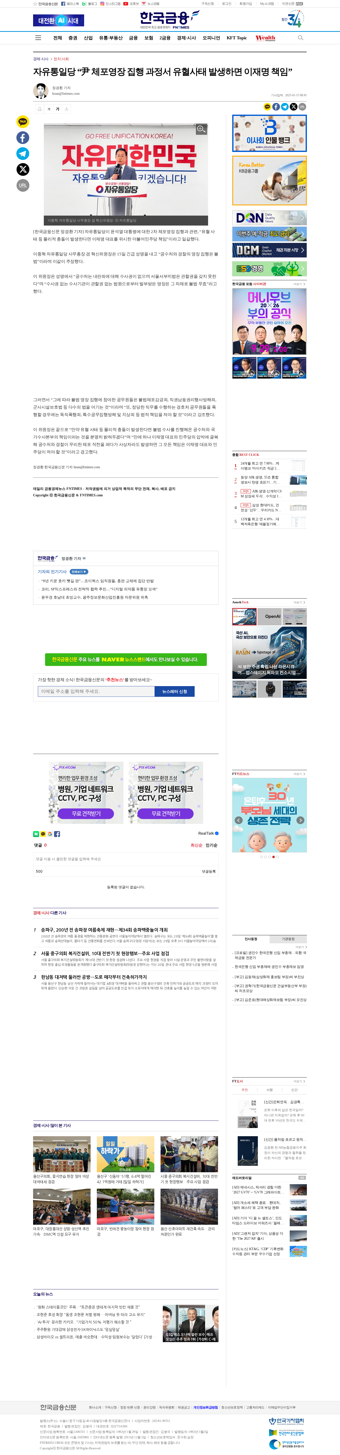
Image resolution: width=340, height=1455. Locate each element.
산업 (88, 37)
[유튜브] (130, 4)
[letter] (150, 4)
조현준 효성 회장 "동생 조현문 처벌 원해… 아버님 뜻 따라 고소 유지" (91, 1314)
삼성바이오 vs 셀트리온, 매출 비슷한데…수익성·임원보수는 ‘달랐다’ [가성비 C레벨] (97, 1337)
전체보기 (79, 571)
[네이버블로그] (89, 4)
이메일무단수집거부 (281, 1407)
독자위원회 (166, 1407)
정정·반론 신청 (130, 1407)
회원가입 (245, 3)
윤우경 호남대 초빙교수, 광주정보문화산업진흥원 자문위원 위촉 (94, 597)
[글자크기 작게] (49, 109)
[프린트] (39, 109)
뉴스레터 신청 (174, 691)
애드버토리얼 (242, 1178)
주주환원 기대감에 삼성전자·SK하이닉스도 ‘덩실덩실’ (78, 1329)
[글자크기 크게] (57, 109)
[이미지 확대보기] (201, 129)
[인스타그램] (110, 4)
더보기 (298, 283)
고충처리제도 (255, 1407)
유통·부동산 (110, 37)
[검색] (300, 37)
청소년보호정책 (232, 1407)
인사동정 (251, 939)
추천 (244, 1090)
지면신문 (288, 3)
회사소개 (95, 1407)
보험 (148, 37)
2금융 (165, 37)
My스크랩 (267, 3)
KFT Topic (237, 37)
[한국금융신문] (45, 4)
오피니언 (211, 37)
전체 (57, 37)
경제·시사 (186, 37)
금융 (133, 37)
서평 (269, 1090)
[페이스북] (70, 4)
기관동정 (288, 939)
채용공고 (184, 1407)
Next (300, 820)
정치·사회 (61, 59)
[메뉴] (38, 37)
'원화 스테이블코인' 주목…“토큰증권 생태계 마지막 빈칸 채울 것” (88, 1307)
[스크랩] (66, 109)
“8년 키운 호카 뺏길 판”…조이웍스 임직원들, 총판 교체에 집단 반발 (97, 581)
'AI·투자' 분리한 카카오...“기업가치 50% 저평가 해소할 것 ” (84, 1322)
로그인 (226, 3)
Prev (239, 820)
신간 (294, 1090)
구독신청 (207, 3)
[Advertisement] (75, 340)
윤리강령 (149, 1407)
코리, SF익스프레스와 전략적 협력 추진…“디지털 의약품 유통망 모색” (99, 589)
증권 (72, 37)
